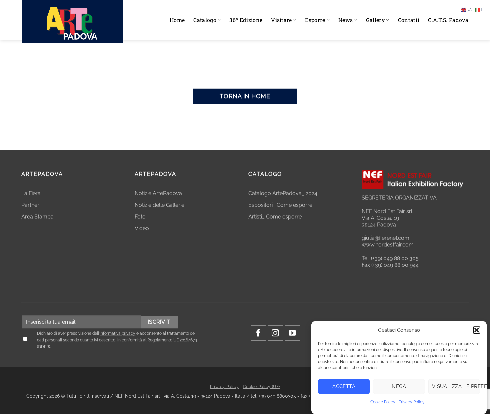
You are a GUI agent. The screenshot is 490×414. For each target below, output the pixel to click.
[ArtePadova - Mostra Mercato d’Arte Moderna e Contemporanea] (72, 21)
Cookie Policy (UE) (261, 386)
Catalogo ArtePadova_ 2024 (282, 193)
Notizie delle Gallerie (159, 205)
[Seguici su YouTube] (292, 333)
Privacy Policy (412, 402)
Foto (140, 216)
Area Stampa (37, 216)
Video (142, 228)
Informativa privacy (117, 333)
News (345, 19)
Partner (30, 205)
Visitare (281, 19)
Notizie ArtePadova (158, 193)
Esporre (315, 19)
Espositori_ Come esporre (280, 205)
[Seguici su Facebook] (258, 333)
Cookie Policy (382, 402)
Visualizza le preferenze (456, 386)
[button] (476, 330)
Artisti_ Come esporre (275, 216)
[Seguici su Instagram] (275, 333)
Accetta (343, 386)
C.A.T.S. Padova (448, 19)
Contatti (409, 19)
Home (177, 19)
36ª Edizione (245, 19)
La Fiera (31, 193)
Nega (399, 386)
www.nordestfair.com (388, 244)
